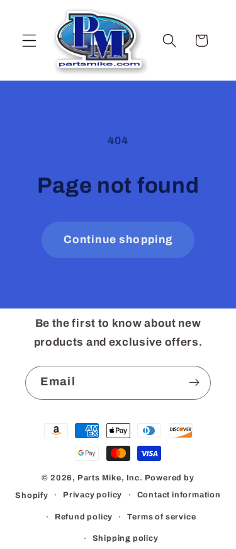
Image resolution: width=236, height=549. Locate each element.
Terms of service (161, 516)
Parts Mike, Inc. (110, 477)
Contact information (179, 494)
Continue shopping (118, 240)
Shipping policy (126, 538)
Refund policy (84, 516)
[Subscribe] (194, 383)
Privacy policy (92, 494)
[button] (29, 41)
